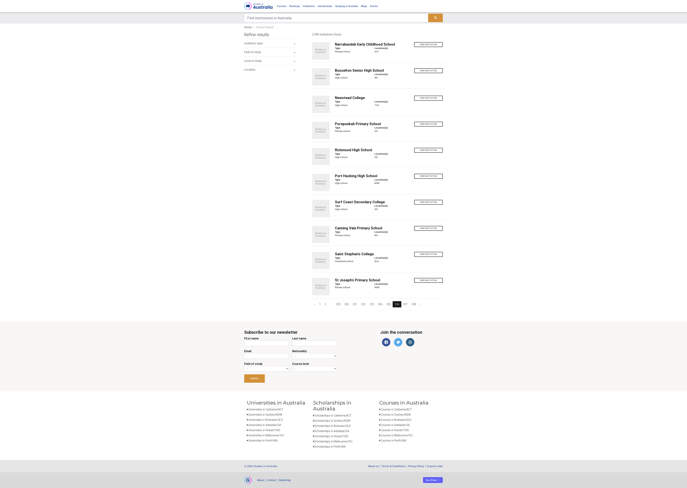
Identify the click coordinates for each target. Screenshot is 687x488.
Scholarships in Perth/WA (330, 446)
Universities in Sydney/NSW (265, 414)
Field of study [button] (252, 52)
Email (247, 351)
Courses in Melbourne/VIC (396, 435)
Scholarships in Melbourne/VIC (333, 441)
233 (372, 304)
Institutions (309, 6)
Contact (271, 480)
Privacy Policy (416, 466)
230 (346, 304)
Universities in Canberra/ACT (265, 409)
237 (405, 304)
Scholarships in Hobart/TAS (331, 436)
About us (373, 466)
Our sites (431, 480)
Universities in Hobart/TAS (264, 430)
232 (363, 304)
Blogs (364, 6)
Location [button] (249, 69)
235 (388, 304)
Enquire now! (435, 466)
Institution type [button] (253, 43)
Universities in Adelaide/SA (264, 425)
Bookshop (285, 480)
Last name (299, 338)
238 (414, 304)
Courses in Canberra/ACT (396, 409)
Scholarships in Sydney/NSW (332, 420)
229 (338, 304)
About (260, 480)
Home (248, 27)
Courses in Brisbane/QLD (395, 420)
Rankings (294, 6)
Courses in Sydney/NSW (395, 414)
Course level (300, 364)
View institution (428, 44)
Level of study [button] (253, 61)
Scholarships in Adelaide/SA (331, 431)
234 (380, 304)
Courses (281, 6)
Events (374, 6)
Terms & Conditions (393, 466)
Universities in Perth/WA (262, 440)
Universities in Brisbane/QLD (265, 420)
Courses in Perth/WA (393, 440)
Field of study (253, 364)
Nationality (299, 351)
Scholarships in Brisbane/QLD (332, 426)
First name (251, 338)
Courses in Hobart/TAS (394, 430)
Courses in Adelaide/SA (395, 425)
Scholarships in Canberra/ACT (332, 415)
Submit (254, 378)
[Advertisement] (271, 96)
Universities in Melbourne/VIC (266, 435)
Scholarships (325, 6)
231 (355, 304)
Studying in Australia (346, 6)
